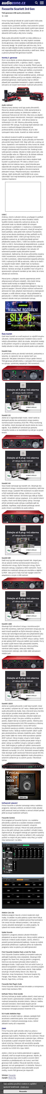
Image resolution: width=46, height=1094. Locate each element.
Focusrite (12, 1075)
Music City (12, 1078)
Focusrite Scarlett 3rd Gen (18, 9)
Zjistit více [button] (24, 1087)
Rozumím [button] (23, 1091)
